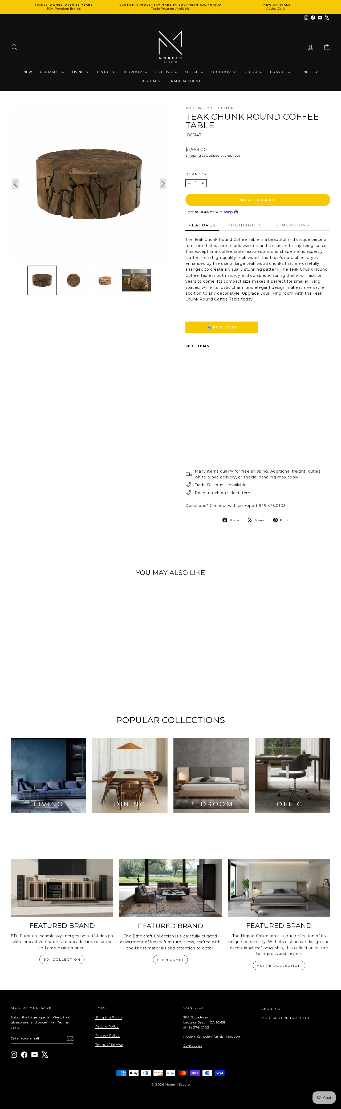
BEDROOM (133, 72)
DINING (104, 72)
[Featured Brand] (62, 888)
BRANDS (278, 72)
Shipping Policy (109, 1017)
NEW (27, 72)
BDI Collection (62, 959)
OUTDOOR (221, 72)
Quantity (196, 174)
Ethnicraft (170, 960)
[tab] (202, 225)
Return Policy (107, 1026)
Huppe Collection (279, 966)
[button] (42, 280)
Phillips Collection (209, 108)
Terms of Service (109, 1044)
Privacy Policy (107, 1035)
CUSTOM (148, 81)
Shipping (193, 155)
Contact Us (192, 1045)
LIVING (78, 72)
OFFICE (192, 72)
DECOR (251, 72)
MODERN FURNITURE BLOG (286, 1018)
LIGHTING (164, 72)
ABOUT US (270, 1009)
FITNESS (306, 72)
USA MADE (50, 72)
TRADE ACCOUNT (184, 81)
